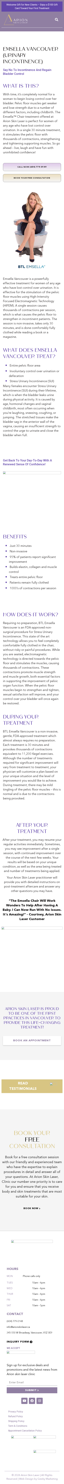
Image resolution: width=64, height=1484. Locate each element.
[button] (56, 19)
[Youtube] (24, 1401)
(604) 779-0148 (15, 1321)
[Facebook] (32, 1401)
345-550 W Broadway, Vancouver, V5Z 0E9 (29, 1333)
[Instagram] (39, 1401)
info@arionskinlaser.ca (18, 1327)
